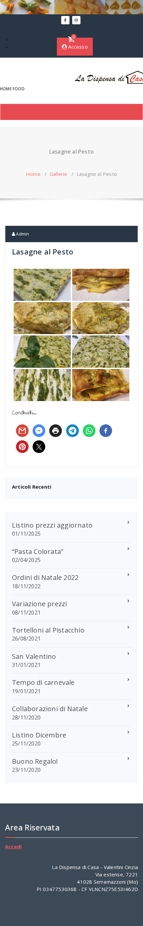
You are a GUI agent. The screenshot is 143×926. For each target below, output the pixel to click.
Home (33, 174)
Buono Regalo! (35, 761)
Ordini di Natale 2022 (45, 577)
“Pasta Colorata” (37, 551)
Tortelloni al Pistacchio (48, 630)
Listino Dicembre (39, 734)
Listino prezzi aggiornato (52, 525)
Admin (22, 234)
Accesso (77, 46)
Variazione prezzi (39, 603)
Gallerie (59, 174)
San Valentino (34, 656)
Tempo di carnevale (43, 682)
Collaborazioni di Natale (50, 708)
